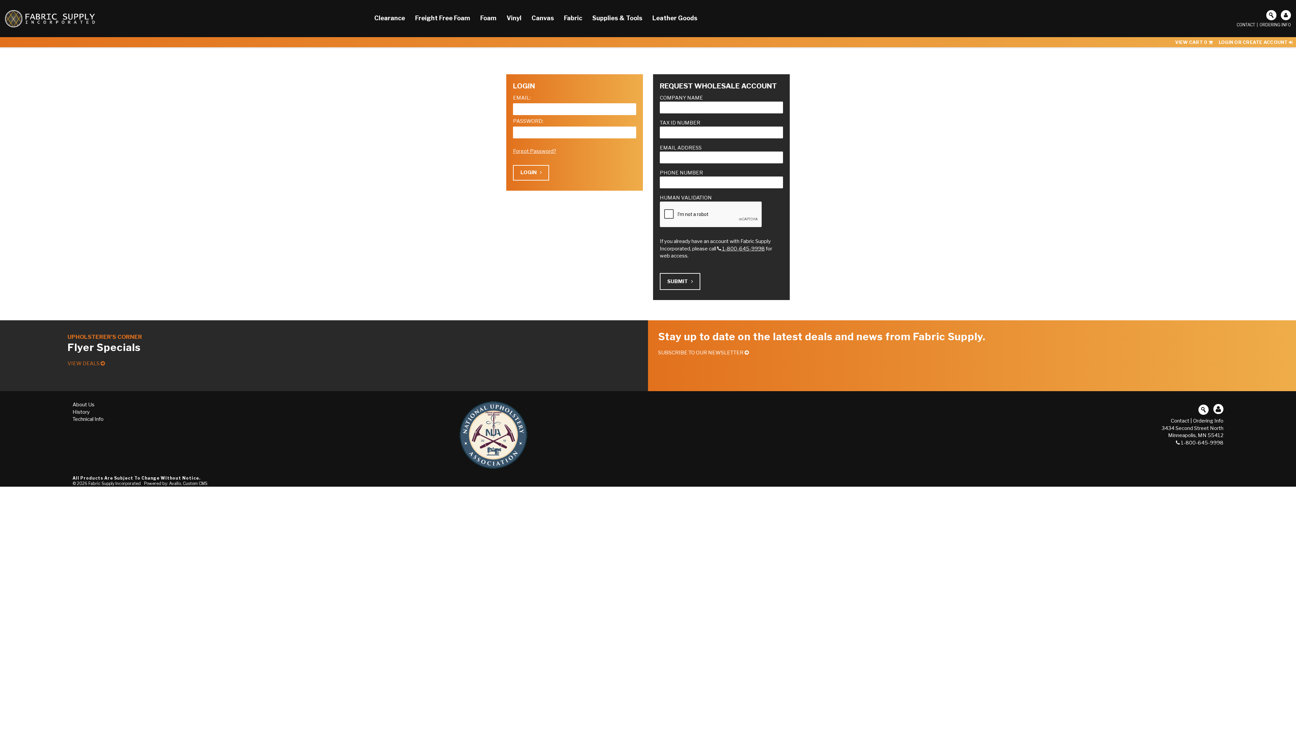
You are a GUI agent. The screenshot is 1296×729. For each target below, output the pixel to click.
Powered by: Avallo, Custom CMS (176, 483)
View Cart (1191, 42)
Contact (1246, 24)
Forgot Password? (534, 151)
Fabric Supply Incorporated (114, 483)
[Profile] (1286, 15)
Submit (677, 281)
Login (528, 172)
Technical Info (88, 419)
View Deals (84, 363)
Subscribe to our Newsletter (701, 353)
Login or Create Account (1254, 42)
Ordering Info (1275, 24)
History (81, 412)
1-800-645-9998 (743, 249)
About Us (83, 405)
